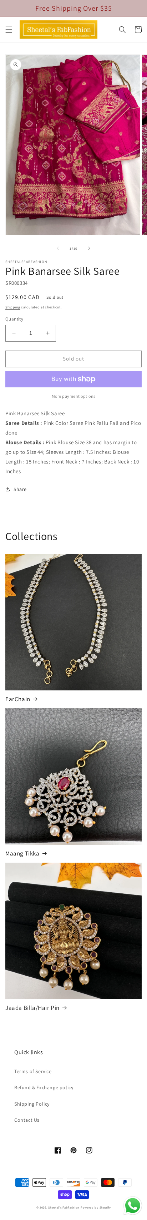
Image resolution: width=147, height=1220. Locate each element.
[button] (9, 30)
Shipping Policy (32, 1104)
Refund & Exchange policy (43, 1087)
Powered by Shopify (96, 1207)
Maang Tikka (22, 853)
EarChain (17, 699)
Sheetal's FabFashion (64, 1207)
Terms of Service (33, 1071)
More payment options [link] (74, 396)
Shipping (12, 307)
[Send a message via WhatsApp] (132, 1205)
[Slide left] (58, 248)
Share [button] (20, 489)
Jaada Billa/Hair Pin (32, 1008)
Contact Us (27, 1120)
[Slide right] (89, 248)
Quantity (14, 319)
